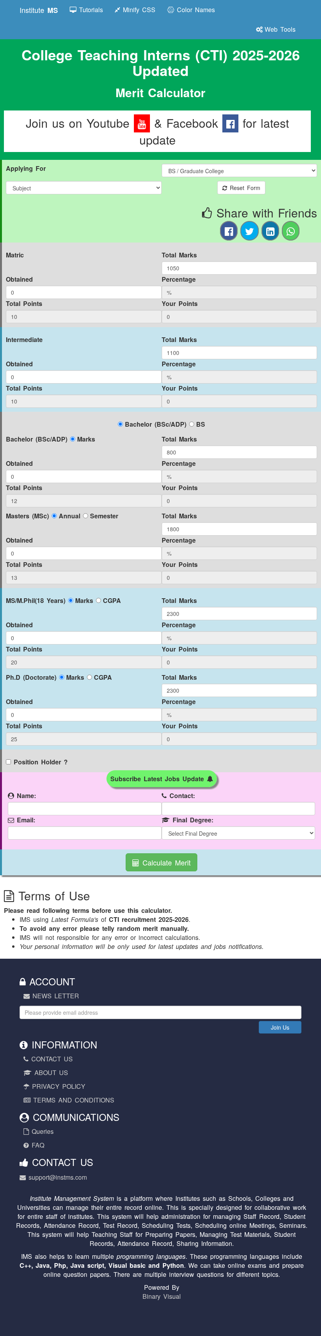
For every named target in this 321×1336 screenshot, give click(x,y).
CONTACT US (51, 1058)
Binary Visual (161, 1296)
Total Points (24, 303)
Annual (69, 515)
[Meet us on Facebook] (230, 122)
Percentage (179, 279)
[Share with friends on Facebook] (229, 231)
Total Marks (179, 254)
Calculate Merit (165, 862)
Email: (24, 819)
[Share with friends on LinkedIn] (270, 231)
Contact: (181, 795)
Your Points (180, 303)
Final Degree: (191, 819)
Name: (25, 795)
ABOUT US (50, 1072)
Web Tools (280, 29)
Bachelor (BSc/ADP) (155, 424)
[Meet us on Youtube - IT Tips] (142, 122)
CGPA (112, 600)
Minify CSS (137, 9)
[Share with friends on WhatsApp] (290, 231)
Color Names (194, 9)
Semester (104, 515)
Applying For (26, 168)
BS (200, 424)
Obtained (19, 279)
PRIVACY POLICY (57, 1086)
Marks (86, 439)
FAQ (36, 1145)
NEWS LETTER (54, 995)
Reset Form (243, 188)
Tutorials (89, 9)
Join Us (280, 1027)
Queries (41, 1131)
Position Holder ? (41, 761)
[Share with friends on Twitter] (249, 231)
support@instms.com (56, 1177)
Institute (39, 10)
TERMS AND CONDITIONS (72, 1099)
